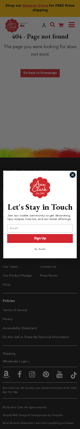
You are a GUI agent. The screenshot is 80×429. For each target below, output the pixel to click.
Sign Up (40, 238)
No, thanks (40, 249)
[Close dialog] (73, 175)
